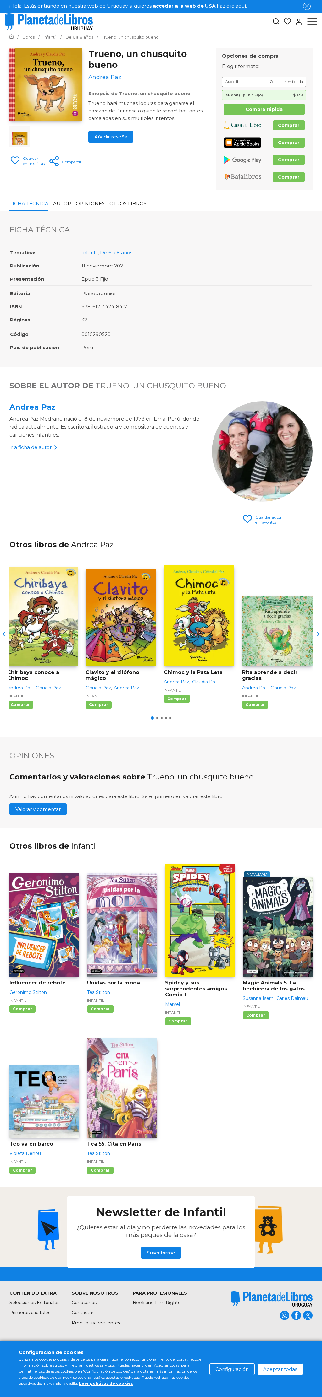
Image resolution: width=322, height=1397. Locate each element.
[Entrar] (297, 21)
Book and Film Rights (156, 1302)
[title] (272, 1299)
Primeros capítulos (29, 1312)
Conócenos (84, 1302)
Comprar (289, 125)
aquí (241, 6)
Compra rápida (264, 109)
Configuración (232, 1369)
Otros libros (128, 204)
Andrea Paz (32, 407)
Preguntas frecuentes (96, 1323)
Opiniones (90, 204)
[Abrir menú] (312, 22)
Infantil (89, 253)
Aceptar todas (280, 1369)
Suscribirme (161, 1253)
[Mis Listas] (285, 21)
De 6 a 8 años (116, 253)
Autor (62, 204)
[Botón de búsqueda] (276, 22)
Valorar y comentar (38, 809)
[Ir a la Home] (11, 37)
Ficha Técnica (28, 204)
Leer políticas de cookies (106, 1383)
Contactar (82, 1312)
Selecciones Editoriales (34, 1302)
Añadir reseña (110, 137)
